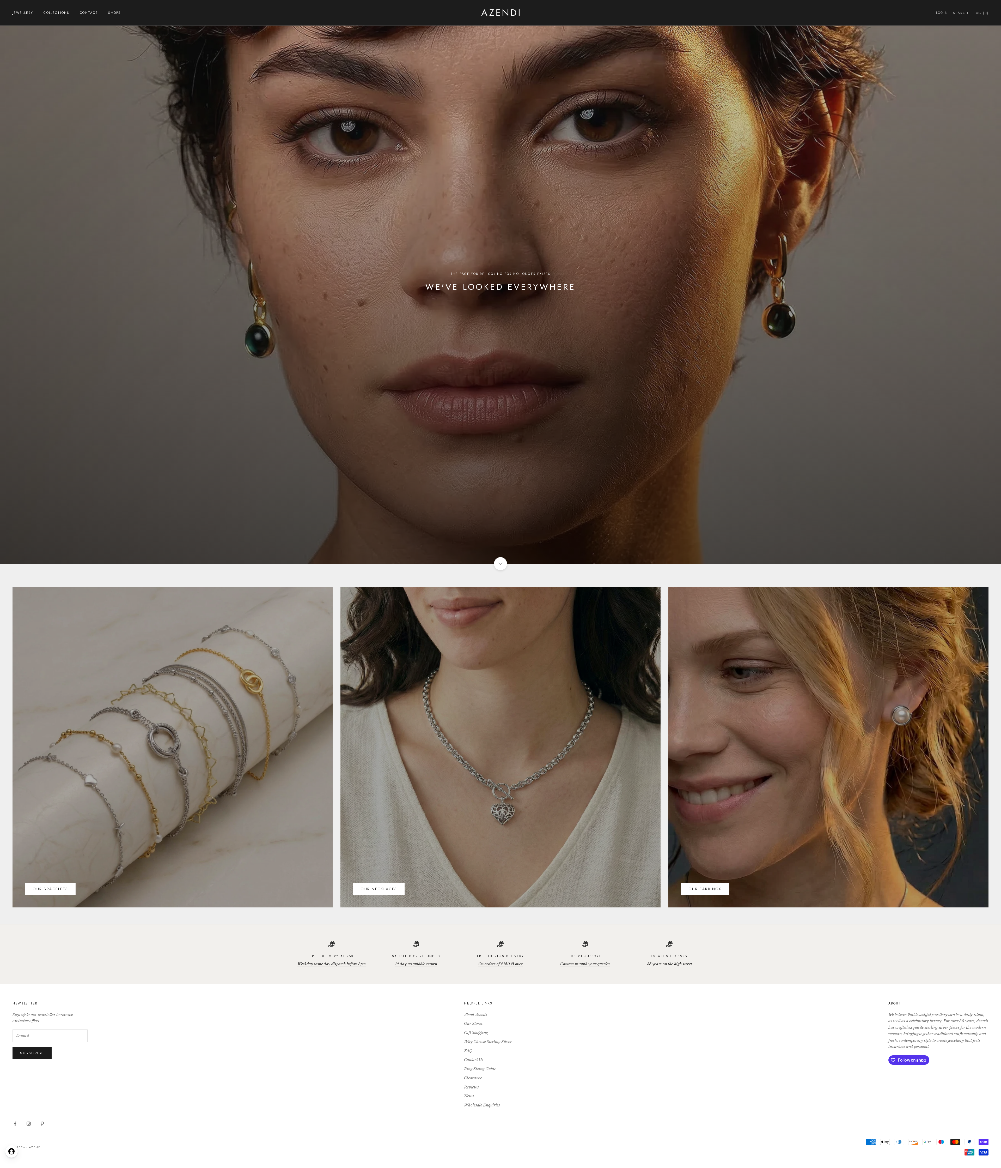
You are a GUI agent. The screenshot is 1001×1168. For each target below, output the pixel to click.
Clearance (473, 1077)
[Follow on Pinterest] (42, 1123)
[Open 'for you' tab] (11, 1151)
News (469, 1095)
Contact (89, 12)
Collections (56, 12)
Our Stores (473, 1023)
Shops (114, 12)
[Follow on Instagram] (28, 1123)
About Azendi (475, 1014)
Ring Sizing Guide (480, 1068)
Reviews (471, 1087)
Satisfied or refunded (416, 956)
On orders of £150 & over (500, 963)
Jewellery (23, 12)
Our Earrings (705, 889)
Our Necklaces (379, 889)
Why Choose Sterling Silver (488, 1041)
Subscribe (32, 1053)
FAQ (468, 1050)
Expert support (585, 956)
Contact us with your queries (585, 963)
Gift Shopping (476, 1032)
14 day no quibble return (416, 963)
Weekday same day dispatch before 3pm (331, 963)
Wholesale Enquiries (482, 1105)
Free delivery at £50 (331, 956)
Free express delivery (500, 956)
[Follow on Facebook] (15, 1123)
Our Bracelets (50, 889)
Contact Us (473, 1059)
